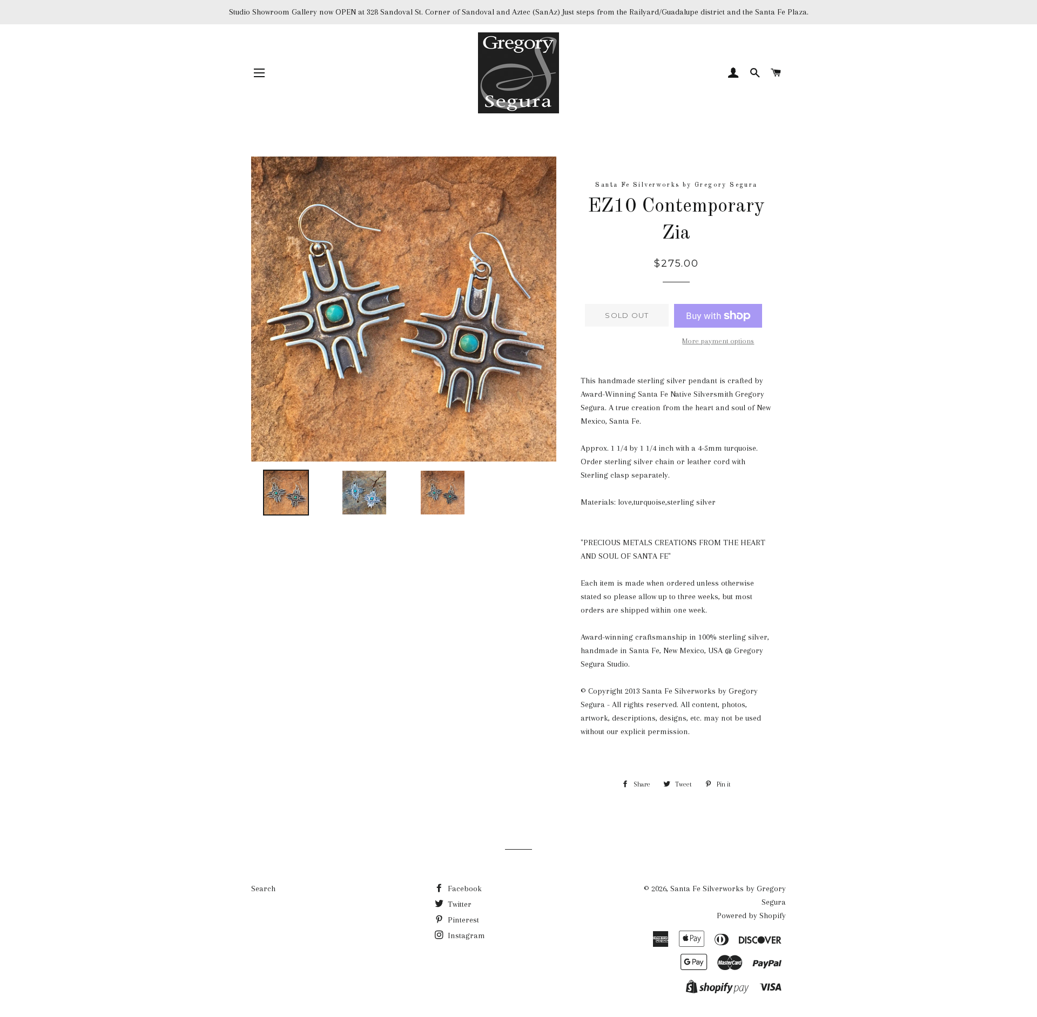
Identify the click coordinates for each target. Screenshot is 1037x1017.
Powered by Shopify (751, 915)
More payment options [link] (718, 341)
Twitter (459, 904)
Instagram (465, 935)
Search (263, 888)
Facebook (464, 888)
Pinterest (462, 920)
